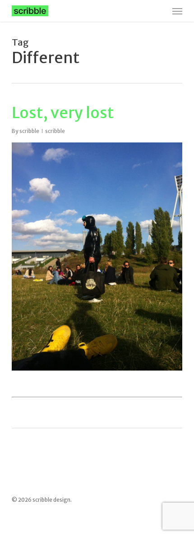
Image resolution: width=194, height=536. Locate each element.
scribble (29, 131)
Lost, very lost (63, 112)
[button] (177, 10)
